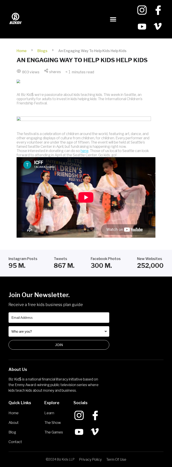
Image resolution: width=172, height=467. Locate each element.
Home (22, 51)
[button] (113, 19)
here (84, 151)
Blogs (42, 51)
